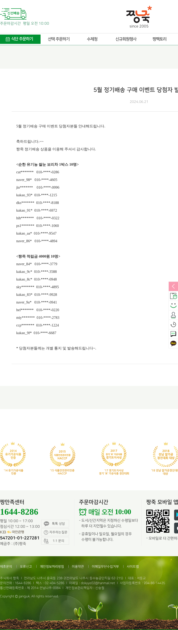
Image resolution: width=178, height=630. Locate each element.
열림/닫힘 (173, 286)
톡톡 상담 (58, 523)
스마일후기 (173, 305)
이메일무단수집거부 (105, 566)
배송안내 (173, 296)
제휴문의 (6, 566)
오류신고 (26, 566)
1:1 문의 (173, 334)
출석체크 (173, 315)
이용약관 (78, 566)
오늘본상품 (173, 325)
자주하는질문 (58, 532)
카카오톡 (173, 344)
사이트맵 (133, 566)
